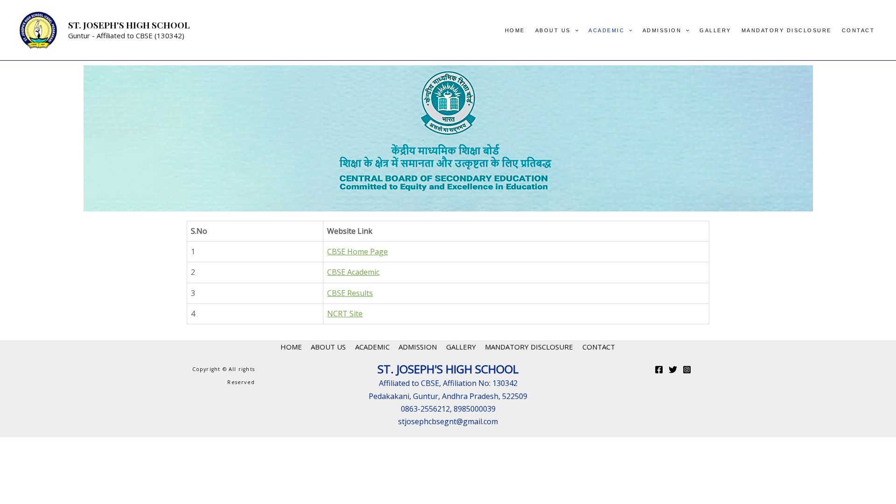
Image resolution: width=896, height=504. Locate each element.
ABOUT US (553, 30)
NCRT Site (345, 313)
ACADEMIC (606, 30)
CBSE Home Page (357, 251)
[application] (575, 30)
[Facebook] (659, 369)
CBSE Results (350, 293)
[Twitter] (673, 369)
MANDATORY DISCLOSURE (787, 30)
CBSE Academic (353, 272)
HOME (515, 30)
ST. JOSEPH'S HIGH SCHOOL (129, 25)
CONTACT (858, 30)
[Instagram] (687, 369)
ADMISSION (662, 30)
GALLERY (715, 30)
